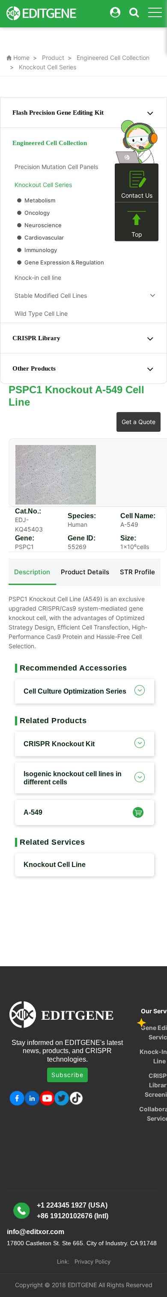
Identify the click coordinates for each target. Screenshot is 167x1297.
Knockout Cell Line (55, 864)
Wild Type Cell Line (39, 313)
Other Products (34, 368)
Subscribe (67, 1074)
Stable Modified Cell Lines (49, 295)
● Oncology (32, 212)
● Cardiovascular (39, 237)
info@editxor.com (35, 1231)
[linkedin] (31, 1098)
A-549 (33, 812)
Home (18, 57)
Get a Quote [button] (138, 421)
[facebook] (16, 1098)
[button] (137, 811)
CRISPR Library (36, 338)
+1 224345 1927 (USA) (72, 1205)
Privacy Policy (92, 1261)
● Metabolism (35, 200)
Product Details (85, 572)
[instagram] (46, 1098)
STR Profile (137, 572)
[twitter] (61, 1098)
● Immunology (36, 249)
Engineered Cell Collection (113, 57)
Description (32, 572)
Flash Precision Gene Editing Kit (58, 112)
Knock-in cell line (36, 277)
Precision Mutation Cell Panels (54, 166)
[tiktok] (76, 1098)
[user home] (115, 12)
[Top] (136, 218)
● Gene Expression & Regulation (59, 262)
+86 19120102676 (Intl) (72, 1216)
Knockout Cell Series (47, 67)
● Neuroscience (38, 225)
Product (53, 57)
